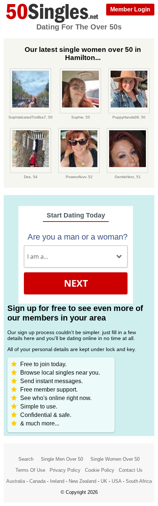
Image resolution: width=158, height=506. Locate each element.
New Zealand (82, 481)
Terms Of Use (30, 470)
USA (116, 481)
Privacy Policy (65, 470)
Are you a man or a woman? (78, 236)
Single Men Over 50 (62, 459)
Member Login (130, 9)
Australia (15, 481)
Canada (37, 481)
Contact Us (131, 470)
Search (25, 459)
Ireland (57, 481)
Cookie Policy (99, 470)
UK (104, 481)
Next (76, 283)
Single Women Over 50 (115, 459)
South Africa (139, 481)
